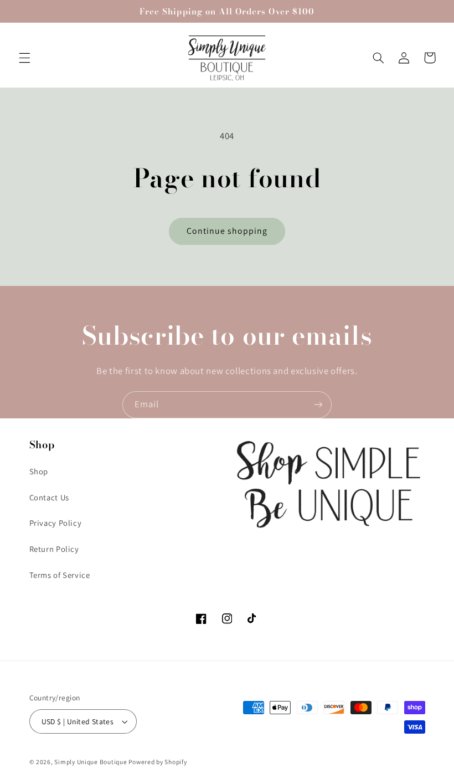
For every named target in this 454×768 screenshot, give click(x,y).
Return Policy (54, 549)
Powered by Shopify (157, 761)
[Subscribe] (318, 404)
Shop (39, 471)
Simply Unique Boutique (91, 761)
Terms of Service (59, 575)
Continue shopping (227, 231)
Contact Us (49, 497)
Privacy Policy (55, 523)
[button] (24, 57)
